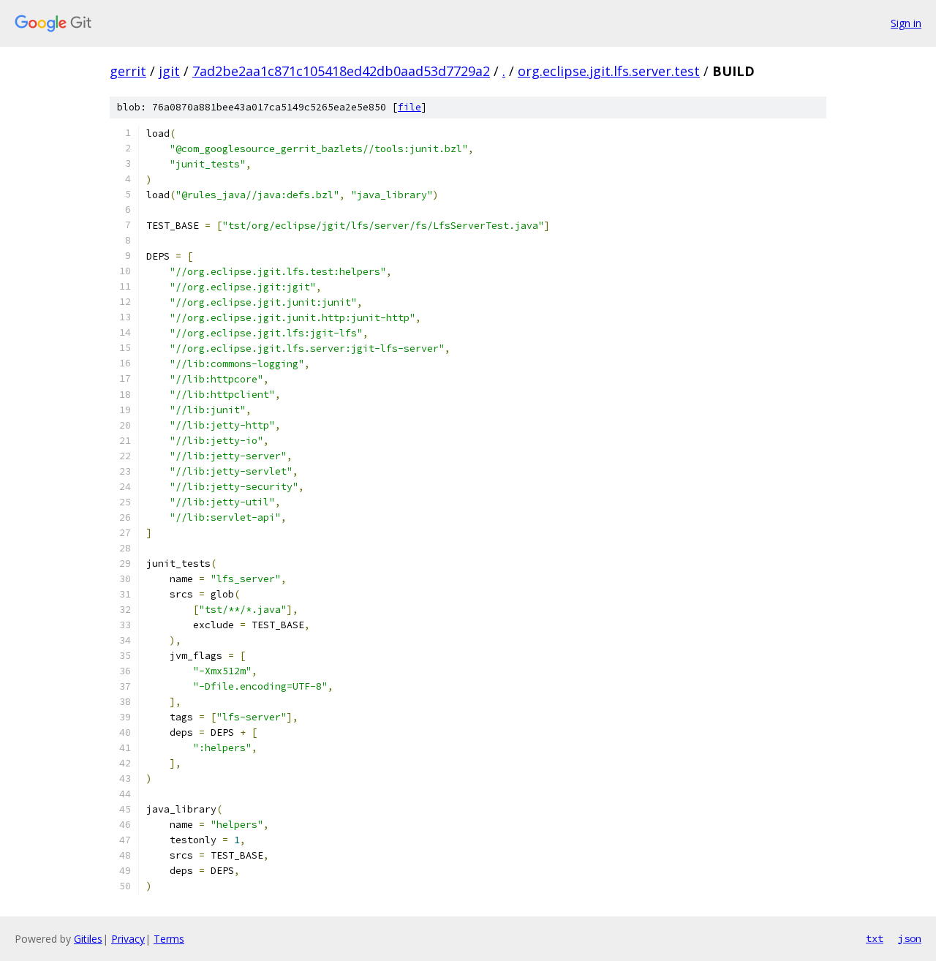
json (909, 938)
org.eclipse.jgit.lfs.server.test (609, 71)
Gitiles (88, 939)
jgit (169, 71)
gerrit (128, 71)
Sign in (906, 23)
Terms (169, 939)
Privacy (128, 939)
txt (874, 938)
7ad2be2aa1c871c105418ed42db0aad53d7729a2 (341, 71)
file (409, 107)
